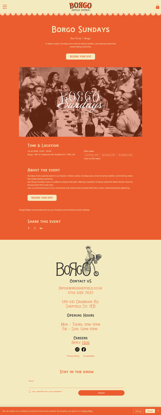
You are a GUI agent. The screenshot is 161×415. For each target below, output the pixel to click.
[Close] (157, 411)
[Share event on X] (35, 228)
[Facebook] (84, 349)
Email (31, 381)
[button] (157, 6)
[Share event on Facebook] (29, 228)
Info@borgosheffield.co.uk (80, 288)
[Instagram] (77, 349)
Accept (150, 411)
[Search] (131, 6)
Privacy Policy (73, 356)
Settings (138, 411)
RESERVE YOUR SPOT (80, 56)
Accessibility (88, 356)
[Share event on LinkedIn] (41, 228)
